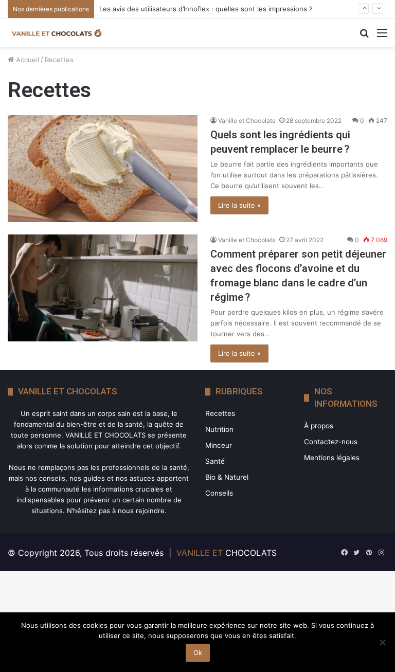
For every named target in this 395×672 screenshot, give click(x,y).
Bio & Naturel (226, 477)
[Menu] (382, 36)
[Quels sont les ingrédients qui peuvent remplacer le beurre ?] (103, 168)
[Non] (382, 642)
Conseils (219, 493)
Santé (215, 461)
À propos (318, 426)
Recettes (220, 413)
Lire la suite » (239, 205)
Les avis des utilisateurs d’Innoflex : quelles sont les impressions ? (206, 9)
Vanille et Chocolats (246, 120)
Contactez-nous (330, 442)
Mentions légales (332, 457)
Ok (197, 652)
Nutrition (219, 429)
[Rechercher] (364, 36)
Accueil (26, 60)
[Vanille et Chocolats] (56, 33)
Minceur (218, 445)
